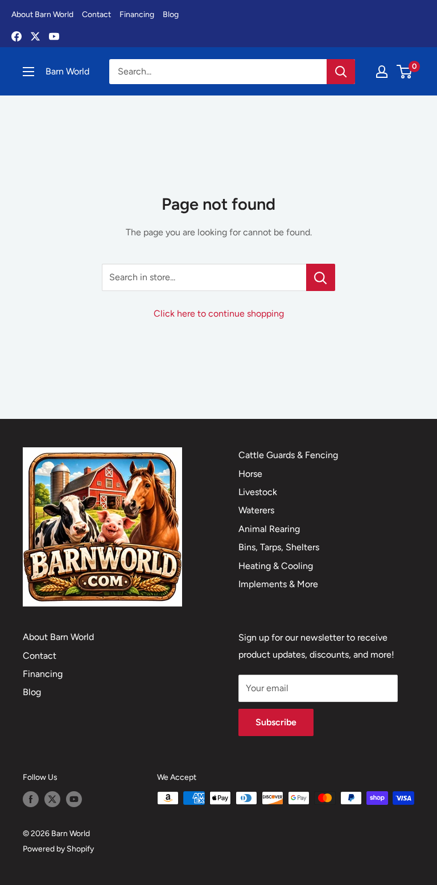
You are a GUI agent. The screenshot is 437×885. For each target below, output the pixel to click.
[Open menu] (28, 71)
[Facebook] (16, 36)
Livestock (257, 492)
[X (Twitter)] (35, 36)
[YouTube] (54, 36)
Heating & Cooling (275, 565)
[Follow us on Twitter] (52, 799)
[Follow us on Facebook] (31, 799)
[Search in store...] (320, 277)
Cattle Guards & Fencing (288, 455)
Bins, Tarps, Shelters (278, 547)
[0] (405, 71)
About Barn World (42, 14)
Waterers (256, 510)
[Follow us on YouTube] (74, 799)
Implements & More (278, 584)
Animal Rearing (269, 528)
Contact (96, 14)
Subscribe (275, 722)
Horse (250, 473)
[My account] (381, 71)
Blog (171, 14)
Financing (136, 14)
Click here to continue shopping (219, 313)
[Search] (341, 71)
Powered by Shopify (58, 849)
